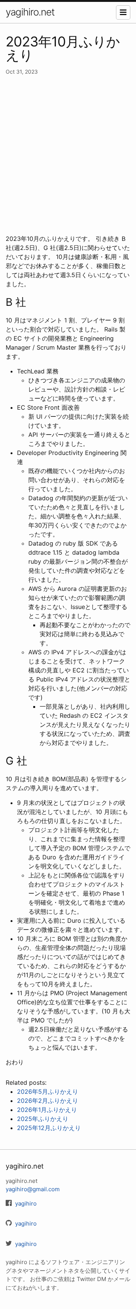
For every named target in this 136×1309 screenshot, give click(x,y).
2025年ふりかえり (42, 1118)
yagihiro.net (30, 12)
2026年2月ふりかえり (47, 1100)
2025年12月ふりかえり (49, 1128)
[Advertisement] (68, 155)
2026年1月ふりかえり (47, 1109)
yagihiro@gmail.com (33, 1189)
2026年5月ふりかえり (47, 1091)
